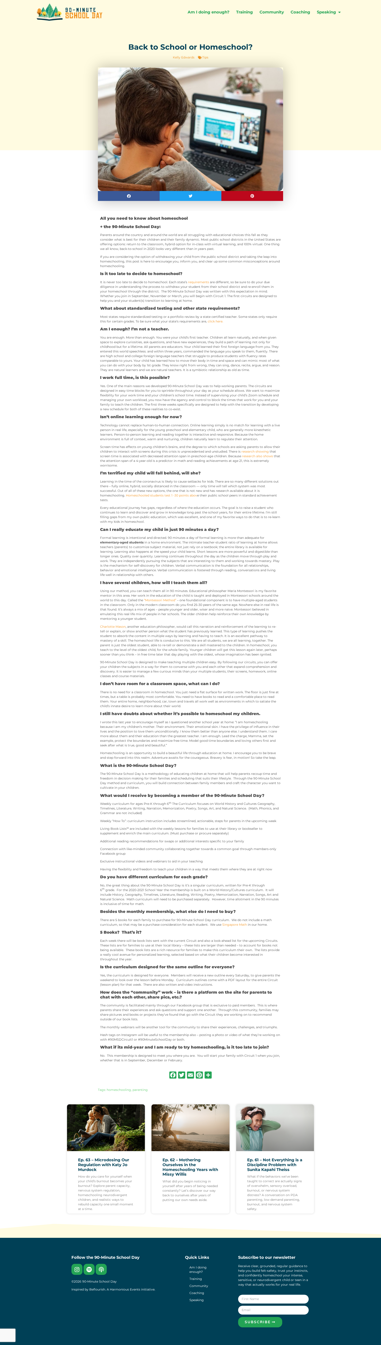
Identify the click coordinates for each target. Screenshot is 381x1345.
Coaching (300, 12)
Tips (205, 57)
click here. (215, 321)
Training (244, 12)
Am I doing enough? (209, 12)
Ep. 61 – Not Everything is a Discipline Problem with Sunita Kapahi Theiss (274, 1165)
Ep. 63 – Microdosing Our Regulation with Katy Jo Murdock (103, 1165)
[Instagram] (76, 1269)
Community (272, 12)
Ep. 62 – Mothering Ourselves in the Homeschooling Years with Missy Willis (190, 1167)
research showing (255, 451)
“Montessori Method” (160, 600)
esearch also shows (258, 456)
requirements (198, 282)
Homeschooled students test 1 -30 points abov (161, 495)
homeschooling (119, 1090)
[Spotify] (89, 1269)
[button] (129, 196)
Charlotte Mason (113, 627)
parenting (140, 1090)
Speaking (326, 12)
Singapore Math (234, 925)
